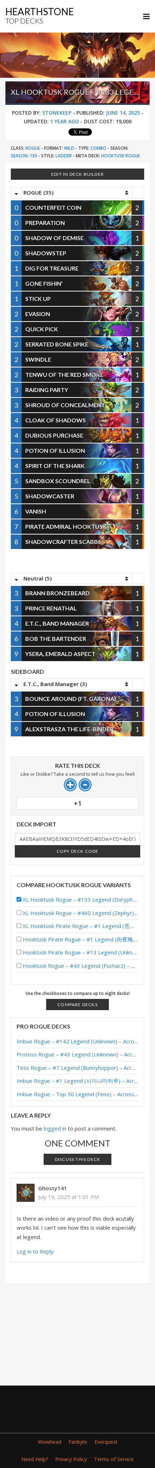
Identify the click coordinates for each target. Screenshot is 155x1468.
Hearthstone (39, 15)
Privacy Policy (71, 1459)
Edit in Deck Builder (77, 174)
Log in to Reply (35, 1251)
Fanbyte (77, 1441)
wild (69, 148)
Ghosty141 (52, 1188)
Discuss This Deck (77, 1159)
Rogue (33, 148)
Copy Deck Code (78, 851)
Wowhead (49, 1441)
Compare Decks (77, 1004)
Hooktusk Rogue (120, 156)
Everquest (106, 1441)
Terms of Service (114, 1459)
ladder (64, 156)
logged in (55, 1128)
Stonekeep (56, 112)
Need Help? (34, 1459)
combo (98, 148)
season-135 (24, 156)
